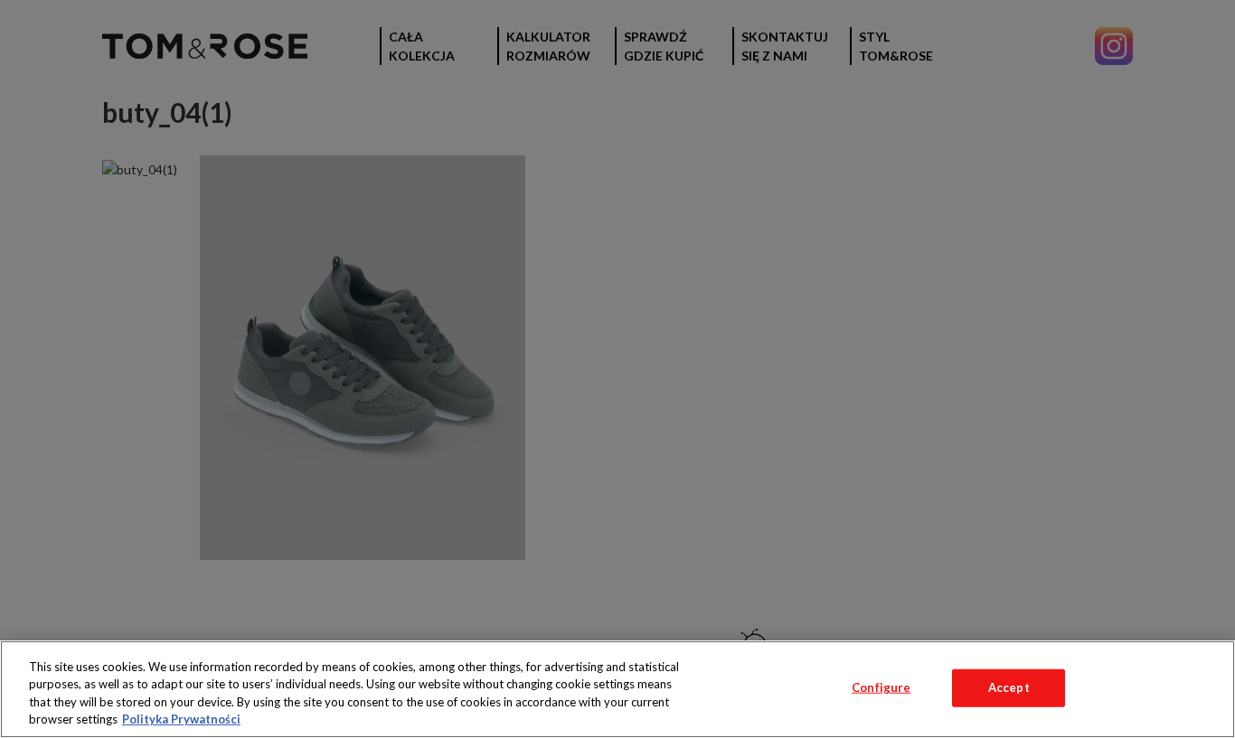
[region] (617, 689)
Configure (881, 687)
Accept (1009, 687)
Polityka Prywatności (181, 719)
